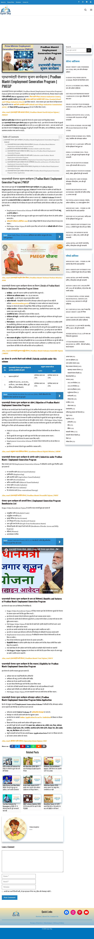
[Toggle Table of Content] (59, 137)
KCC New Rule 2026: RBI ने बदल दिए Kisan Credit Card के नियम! (32, 768)
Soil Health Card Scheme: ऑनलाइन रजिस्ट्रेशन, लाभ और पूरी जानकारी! (76, 181)
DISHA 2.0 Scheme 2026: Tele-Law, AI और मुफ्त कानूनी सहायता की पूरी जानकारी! (77, 154)
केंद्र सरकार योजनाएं (71, 366)
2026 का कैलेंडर (72, 386)
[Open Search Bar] (85, 10)
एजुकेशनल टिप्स (72, 392)
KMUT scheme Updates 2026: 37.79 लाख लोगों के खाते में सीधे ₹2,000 (32, 806)
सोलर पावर (70, 406)
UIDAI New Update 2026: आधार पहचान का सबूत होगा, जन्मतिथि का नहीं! (51, 787)
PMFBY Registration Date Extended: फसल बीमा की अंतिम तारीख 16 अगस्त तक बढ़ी (78, 192)
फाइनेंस (68, 419)
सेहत (67, 438)
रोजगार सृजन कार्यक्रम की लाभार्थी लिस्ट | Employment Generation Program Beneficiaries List (34, 160)
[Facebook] (78, 2)
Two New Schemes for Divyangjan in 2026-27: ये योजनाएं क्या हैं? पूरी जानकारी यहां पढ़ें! (11, 807)
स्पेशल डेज (70, 399)
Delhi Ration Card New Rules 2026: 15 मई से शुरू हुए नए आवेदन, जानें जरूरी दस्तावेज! (11, 787)
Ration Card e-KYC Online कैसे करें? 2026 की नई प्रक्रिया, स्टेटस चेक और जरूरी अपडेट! (78, 288)
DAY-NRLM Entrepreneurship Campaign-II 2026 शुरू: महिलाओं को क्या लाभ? (77, 96)
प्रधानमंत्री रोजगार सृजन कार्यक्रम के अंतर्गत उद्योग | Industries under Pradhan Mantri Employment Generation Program (31, 156)
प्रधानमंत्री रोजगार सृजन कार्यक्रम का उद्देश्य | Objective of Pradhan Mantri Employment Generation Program (31, 152)
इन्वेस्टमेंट (70, 422)
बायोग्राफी (70, 396)
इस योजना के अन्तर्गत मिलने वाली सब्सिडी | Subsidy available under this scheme (29, 149)
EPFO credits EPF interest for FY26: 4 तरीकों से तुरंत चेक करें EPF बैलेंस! (11, 768)
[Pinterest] (86, 2)
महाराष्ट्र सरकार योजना (74, 370)
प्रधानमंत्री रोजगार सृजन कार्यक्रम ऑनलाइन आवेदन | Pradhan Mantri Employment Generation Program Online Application (33, 172)
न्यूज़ (67, 415)
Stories (38, 916)
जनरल (68, 379)
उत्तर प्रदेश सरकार (71, 363)
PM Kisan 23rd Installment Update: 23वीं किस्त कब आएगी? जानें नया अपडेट (53, 768)
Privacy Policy (10, 2)
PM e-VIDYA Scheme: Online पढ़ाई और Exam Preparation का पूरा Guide (78, 128)
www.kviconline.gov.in (20, 303)
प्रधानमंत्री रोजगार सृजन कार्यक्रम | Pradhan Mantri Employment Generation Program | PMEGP (31, 141)
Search (68, 47)
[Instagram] (82, 2)
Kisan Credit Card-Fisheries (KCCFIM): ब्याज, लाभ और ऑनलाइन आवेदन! (77, 69)
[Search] (88, 50)
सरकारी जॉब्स (69, 432)
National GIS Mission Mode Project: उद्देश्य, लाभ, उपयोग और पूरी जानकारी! (77, 235)
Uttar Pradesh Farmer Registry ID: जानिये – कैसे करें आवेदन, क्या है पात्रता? (78, 344)
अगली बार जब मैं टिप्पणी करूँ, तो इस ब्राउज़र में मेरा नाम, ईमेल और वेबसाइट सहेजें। (27, 891)
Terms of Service (36, 923)
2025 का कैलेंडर (72, 383)
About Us (3, 2)
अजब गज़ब (69, 357)
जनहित (68, 402)
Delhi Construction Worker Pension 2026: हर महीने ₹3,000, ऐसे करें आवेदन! (78, 106)
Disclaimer (18, 2)
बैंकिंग (69, 428)
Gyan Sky (49, 929)
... (30, 829)
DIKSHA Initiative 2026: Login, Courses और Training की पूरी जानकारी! (78, 117)
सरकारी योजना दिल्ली (73, 373)
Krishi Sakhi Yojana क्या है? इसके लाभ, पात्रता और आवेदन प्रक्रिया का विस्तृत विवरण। (31, 787)
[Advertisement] (47, 29)
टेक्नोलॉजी (69, 409)
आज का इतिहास (70, 360)
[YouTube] (90, 2)
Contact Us (25, 2)
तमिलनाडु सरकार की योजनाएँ (74, 412)
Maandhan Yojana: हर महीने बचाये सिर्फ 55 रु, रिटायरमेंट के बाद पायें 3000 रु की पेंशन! (52, 806)
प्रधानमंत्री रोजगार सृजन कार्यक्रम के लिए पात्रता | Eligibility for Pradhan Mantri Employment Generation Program (33, 167)
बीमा (69, 425)
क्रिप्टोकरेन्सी (70, 376)
